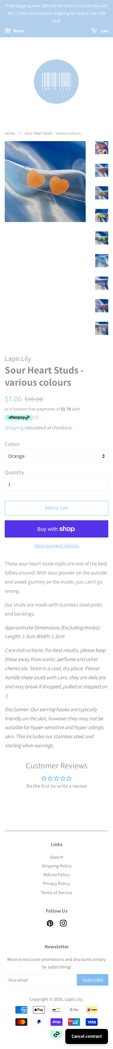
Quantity (14, 472)
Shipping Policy (56, 866)
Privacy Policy (56, 883)
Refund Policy (56, 874)
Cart (104, 31)
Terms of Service (56, 892)
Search (56, 857)
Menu (18, 31)
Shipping (14, 427)
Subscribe (92, 980)
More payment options (56, 545)
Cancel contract (87, 1036)
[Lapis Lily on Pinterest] (49, 924)
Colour (12, 444)
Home (10, 133)
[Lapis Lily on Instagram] (63, 924)
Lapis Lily (74, 999)
